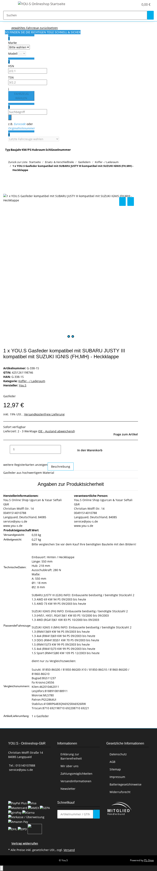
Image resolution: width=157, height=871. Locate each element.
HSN (11, 66)
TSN (11, 77)
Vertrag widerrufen (24, 843)
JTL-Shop (149, 860)
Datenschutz (118, 754)
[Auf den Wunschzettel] (130, 201)
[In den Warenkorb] (6, 191)
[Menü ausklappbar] (8, 4)
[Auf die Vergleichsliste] (122, 201)
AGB (112, 762)
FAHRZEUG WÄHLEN (21, 96)
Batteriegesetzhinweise (125, 784)
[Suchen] (150, 15)
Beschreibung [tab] (60, 466)
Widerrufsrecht (120, 792)
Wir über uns (69, 766)
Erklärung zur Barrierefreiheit (71, 756)
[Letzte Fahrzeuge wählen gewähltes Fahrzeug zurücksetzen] (33, 139)
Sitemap (115, 769)
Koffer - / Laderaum (31, 381)
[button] (127, 4)
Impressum (117, 777)
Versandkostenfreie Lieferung (44, 414)
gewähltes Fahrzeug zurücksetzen (34, 28)
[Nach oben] (1, 868)
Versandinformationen (76, 781)
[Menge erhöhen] (64, 449)
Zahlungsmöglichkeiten (76, 774)
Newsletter (68, 789)
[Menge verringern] (6, 449)
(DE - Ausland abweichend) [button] (56, 431)
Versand (69, 850)
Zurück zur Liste (17, 162)
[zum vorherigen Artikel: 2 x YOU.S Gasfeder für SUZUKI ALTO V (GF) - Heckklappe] (11, 178)
